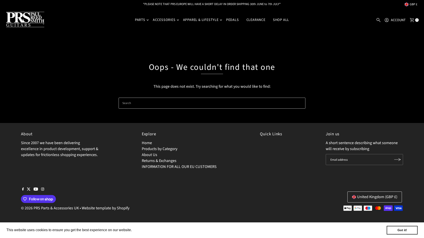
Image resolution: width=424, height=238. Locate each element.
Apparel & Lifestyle (201, 19)
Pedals (232, 19)
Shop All (281, 19)
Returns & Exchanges (159, 161)
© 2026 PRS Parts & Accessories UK (50, 208)
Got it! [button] (402, 230)
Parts (140, 19)
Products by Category (159, 149)
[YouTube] (36, 189)
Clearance (255, 19)
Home (147, 143)
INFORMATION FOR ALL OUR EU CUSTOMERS (179, 166)
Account (398, 20)
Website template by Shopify (105, 208)
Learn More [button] (142, 230)
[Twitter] (28, 189)
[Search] (378, 20)
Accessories (164, 19)
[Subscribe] (397, 159)
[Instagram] (42, 189)
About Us (149, 155)
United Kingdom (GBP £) (377, 197)
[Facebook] (23, 189)
